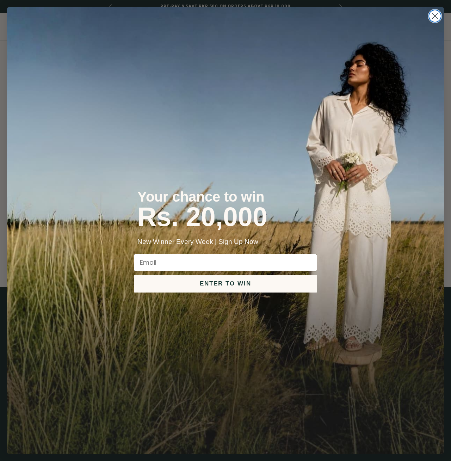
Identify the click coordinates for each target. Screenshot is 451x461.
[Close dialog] (435, 16)
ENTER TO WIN (225, 283)
